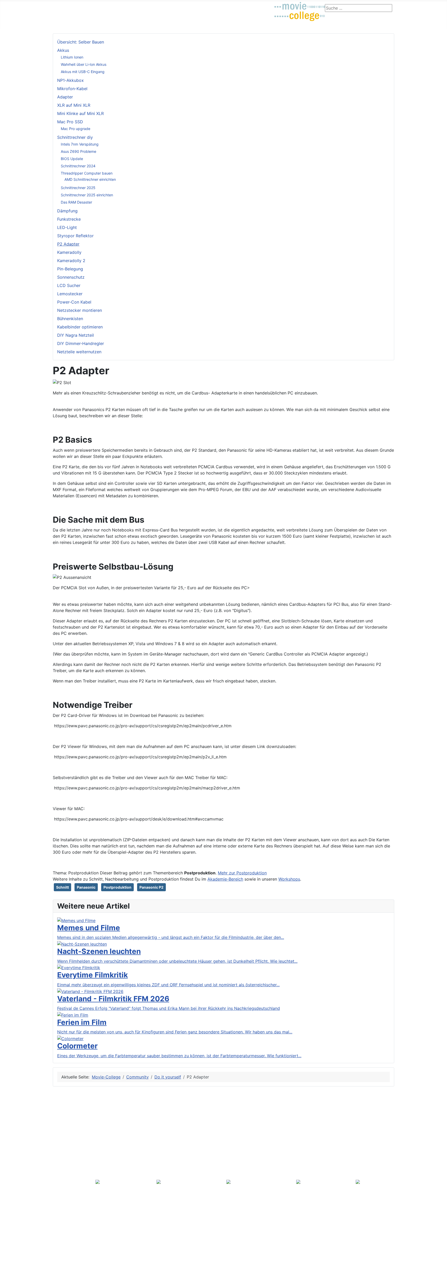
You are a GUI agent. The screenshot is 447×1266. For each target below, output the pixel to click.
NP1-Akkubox (70, 80)
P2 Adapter (68, 244)
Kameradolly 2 (71, 260)
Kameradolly (69, 252)
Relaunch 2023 (71, 1182)
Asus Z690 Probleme (78, 151)
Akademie (196, 6)
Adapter (65, 96)
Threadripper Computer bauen (87, 173)
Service (62, 1161)
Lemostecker (70, 293)
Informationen (68, 1123)
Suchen (64, 1168)
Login (234, 6)
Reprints (65, 1218)
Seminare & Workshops (157, 6)
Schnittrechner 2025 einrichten (87, 195)
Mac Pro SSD (70, 121)
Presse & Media (70, 1203)
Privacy (62, 1107)
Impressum (67, 1152)
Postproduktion (117, 887)
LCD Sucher (68, 285)
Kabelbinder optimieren (80, 326)
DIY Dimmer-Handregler (80, 343)
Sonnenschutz (71, 277)
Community (117, 6)
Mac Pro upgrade (75, 128)
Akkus (63, 50)
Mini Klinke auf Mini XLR (80, 113)
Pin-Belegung (70, 268)
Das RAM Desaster (76, 202)
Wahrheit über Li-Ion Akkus (83, 64)
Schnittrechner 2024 (78, 166)
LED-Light (67, 227)
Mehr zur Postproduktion (242, 872)
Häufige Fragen (71, 1175)
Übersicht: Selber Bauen (80, 42)
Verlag (61, 1226)
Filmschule (89, 6)
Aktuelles (64, 6)
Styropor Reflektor (75, 235)
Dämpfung (67, 210)
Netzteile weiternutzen (79, 351)
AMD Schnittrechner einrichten (90, 179)
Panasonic (86, 887)
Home (60, 1243)
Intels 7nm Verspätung (80, 144)
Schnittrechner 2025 (78, 187)
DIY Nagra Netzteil (75, 335)
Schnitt (62, 887)
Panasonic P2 (151, 887)
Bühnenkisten (70, 318)
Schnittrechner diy (75, 137)
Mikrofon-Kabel (72, 88)
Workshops (289, 879)
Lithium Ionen (72, 57)
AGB (62, 1130)
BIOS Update (72, 158)
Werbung (66, 1211)
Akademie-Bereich (225, 879)
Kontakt (64, 1138)
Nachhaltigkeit (70, 1145)
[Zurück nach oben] (440, 1259)
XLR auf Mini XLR (73, 105)
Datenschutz (67, 1251)
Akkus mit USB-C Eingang (83, 71)
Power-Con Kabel (74, 302)
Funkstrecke (69, 219)
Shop (217, 6)
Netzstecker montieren (79, 310)
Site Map (63, 1115)
